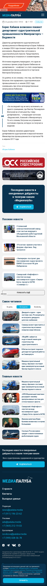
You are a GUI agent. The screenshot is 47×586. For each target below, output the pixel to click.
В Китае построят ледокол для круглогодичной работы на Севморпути (33, 351)
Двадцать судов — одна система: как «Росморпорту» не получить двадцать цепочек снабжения (33, 316)
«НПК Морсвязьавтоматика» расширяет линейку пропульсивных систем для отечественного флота (33, 398)
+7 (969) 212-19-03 (12, 525)
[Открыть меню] (42, 14)
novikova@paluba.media (14, 534)
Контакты (7, 493)
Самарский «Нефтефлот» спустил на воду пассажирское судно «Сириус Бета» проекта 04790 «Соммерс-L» (30, 279)
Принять (23, 580)
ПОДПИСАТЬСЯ (25, 207)
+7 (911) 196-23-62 (12, 513)
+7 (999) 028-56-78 (12, 537)
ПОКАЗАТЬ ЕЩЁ (23, 293)
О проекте (7, 488)
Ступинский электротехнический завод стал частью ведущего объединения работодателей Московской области (29, 231)
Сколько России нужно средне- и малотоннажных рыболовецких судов (32, 433)
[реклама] (23, 98)
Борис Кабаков (9, 149)
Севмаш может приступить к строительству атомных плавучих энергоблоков (33, 327)
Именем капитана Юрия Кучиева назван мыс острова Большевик (33, 421)
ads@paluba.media (11, 522)
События (39, 22)
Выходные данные (11, 498)
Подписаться (25, 464)
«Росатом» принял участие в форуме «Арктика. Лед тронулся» (29, 247)
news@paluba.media (12, 510)
